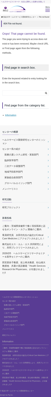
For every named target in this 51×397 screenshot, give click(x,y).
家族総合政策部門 (12, 177)
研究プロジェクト (11, 207)
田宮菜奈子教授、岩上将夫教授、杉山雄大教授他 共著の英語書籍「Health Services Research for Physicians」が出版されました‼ (23, 267)
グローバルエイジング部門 (17, 183)
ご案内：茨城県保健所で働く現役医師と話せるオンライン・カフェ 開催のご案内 (23, 228)
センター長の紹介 (11, 149)
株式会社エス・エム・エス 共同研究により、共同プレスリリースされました (23, 246)
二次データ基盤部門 (13, 166)
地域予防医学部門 (12, 172)
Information (10, 115)
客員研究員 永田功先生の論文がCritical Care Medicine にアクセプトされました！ (23, 237)
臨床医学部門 (10, 160)
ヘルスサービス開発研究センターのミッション (23, 141)
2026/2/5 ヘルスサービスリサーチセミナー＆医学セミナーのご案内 (23, 255)
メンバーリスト (10, 189)
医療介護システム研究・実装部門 (20, 154)
